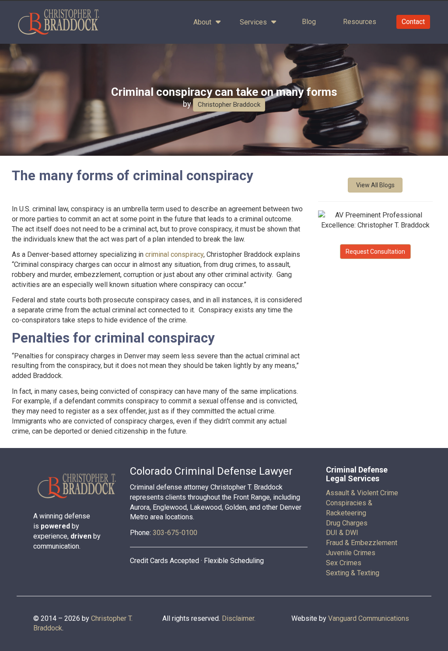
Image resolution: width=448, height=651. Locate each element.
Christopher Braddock (229, 104)
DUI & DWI (342, 532)
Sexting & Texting (352, 573)
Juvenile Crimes (350, 553)
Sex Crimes (343, 563)
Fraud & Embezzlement (361, 543)
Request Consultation (375, 251)
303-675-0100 (175, 532)
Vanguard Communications (368, 618)
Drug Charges (347, 523)
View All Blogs (375, 185)
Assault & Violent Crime (362, 493)
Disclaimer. (239, 618)
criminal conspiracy (174, 254)
